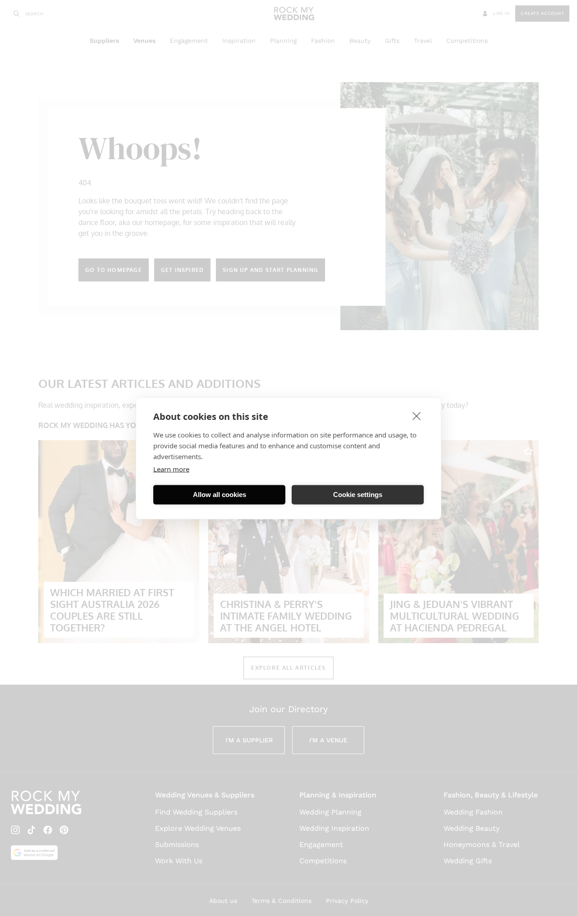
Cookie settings (357, 494)
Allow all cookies (219, 494)
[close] (417, 415)
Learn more (171, 468)
